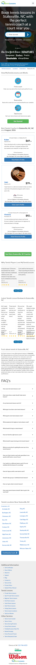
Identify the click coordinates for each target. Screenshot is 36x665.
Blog (6, 577)
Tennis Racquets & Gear (11, 636)
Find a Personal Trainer (11, 634)
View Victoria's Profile (18, 236)
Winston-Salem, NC (25, 548)
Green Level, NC (7, 530)
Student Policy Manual (10, 588)
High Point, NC (6, 534)
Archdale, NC (6, 509)
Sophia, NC (23, 526)
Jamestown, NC (6, 538)
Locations (15, 68)
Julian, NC (5, 541)
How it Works (8, 570)
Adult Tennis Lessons (10, 606)
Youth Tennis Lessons (10, 603)
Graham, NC (5, 527)
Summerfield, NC (25, 534)
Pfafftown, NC (24, 523)
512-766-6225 (22, 645)
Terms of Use (8, 582)
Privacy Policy (8, 585)
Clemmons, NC (6, 516)
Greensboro (23, 68)
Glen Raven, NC (6, 523)
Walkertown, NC (24, 545)
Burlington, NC (6, 512)
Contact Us (7, 580)
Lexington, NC (24, 516)
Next (20, 290)
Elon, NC (4, 520)
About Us (7, 572)
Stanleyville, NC (24, 530)
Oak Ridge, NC (24, 519)
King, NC (22, 508)
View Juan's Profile (18, 205)
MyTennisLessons (6, 68)
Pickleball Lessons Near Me (12, 629)
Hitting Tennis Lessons (10, 608)
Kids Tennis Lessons (10, 600)
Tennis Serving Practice (11, 623)
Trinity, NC (23, 541)
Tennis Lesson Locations (11, 611)
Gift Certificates (9, 567)
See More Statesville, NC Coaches (18, 254)
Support (7, 575)
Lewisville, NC (24, 512)
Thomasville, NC (24, 537)
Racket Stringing (9, 631)
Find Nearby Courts (9, 553)
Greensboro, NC (5, 506)
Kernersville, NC (7, 545)
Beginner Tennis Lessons (11, 598)
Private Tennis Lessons (10, 593)
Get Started (18, 121)
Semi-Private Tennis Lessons (12, 595)
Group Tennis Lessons (10, 626)
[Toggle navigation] (33, 3)
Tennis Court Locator (10, 618)
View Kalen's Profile (18, 160)
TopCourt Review (9, 613)
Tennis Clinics (8, 621)
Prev (16, 290)
